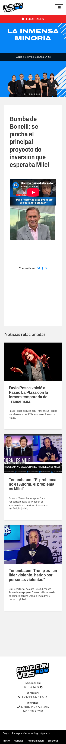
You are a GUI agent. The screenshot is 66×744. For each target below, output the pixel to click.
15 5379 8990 (34, 711)
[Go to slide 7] (39, 94)
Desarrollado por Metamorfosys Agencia (26, 733)
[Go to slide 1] (24, 94)
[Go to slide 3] (29, 94)
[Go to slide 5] (34, 94)
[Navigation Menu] (59, 7)
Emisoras (53, 740)
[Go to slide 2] (27, 94)
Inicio (6, 740)
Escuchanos (34, 18)
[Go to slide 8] (41, 94)
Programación (35, 740)
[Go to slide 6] (36, 94)
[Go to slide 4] (32, 94)
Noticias (18, 740)
